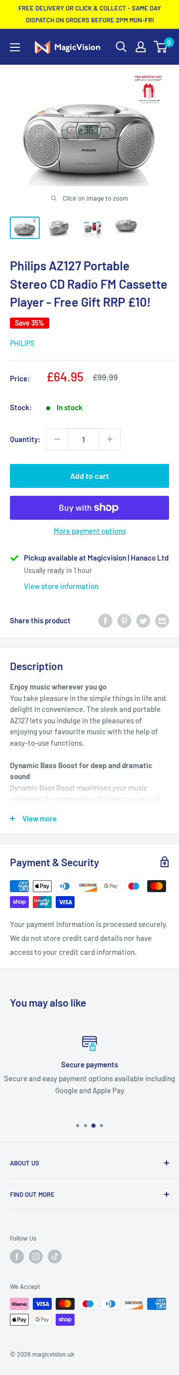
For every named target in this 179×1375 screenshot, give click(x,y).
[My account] (141, 46)
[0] (161, 47)
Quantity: (25, 439)
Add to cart (89, 475)
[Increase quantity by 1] (109, 439)
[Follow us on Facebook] (17, 1256)
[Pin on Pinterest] (124, 620)
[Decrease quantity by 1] (57, 439)
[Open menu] (15, 47)
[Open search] (121, 46)
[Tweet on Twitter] (143, 620)
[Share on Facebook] (105, 620)
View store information (61, 585)
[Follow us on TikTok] (55, 1256)
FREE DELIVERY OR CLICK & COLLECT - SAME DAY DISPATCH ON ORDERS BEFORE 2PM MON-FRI (89, 14)
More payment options (90, 530)
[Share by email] (162, 620)
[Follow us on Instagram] (36, 1256)
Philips (22, 343)
